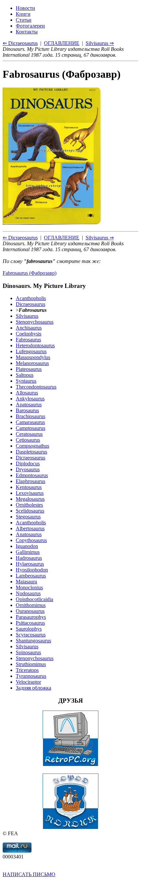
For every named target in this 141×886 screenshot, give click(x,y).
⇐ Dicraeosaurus (20, 237)
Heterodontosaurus (35, 345)
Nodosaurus (28, 593)
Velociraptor (28, 682)
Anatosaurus (29, 534)
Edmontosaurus (32, 475)
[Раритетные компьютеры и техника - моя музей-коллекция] (70, 764)
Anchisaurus (29, 328)
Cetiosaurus (28, 440)
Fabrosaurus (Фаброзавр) (29, 273)
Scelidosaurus (30, 510)
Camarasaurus (30, 422)
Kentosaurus (29, 487)
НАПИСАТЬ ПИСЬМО (29, 874)
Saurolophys (29, 629)
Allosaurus (27, 392)
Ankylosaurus (30, 398)
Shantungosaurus (33, 640)
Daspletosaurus (31, 451)
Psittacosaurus (30, 623)
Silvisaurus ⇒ (100, 237)
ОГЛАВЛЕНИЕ (61, 237)
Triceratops (27, 670)
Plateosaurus (29, 369)
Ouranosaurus (30, 611)
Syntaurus (26, 381)
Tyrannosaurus (31, 676)
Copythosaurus (31, 540)
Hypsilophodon (32, 570)
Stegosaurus (28, 516)
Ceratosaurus (29, 434)
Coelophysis (28, 333)
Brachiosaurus (30, 416)
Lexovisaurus (30, 493)
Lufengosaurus (31, 351)
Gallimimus (28, 552)
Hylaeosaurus (30, 564)
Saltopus (24, 375)
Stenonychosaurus (34, 322)
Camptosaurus (30, 428)
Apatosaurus (29, 404)
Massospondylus (33, 357)
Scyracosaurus (31, 634)
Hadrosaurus (29, 558)
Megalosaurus (30, 499)
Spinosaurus (28, 652)
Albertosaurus (30, 528)
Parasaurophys (31, 617)
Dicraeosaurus (30, 304)
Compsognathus (32, 446)
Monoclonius (29, 587)
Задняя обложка (33, 688)
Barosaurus (27, 410)
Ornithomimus (31, 605)
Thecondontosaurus (36, 387)
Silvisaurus (27, 316)
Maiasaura (26, 581)
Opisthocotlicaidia (34, 599)
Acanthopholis (31, 298)
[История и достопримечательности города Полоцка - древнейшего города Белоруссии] (70, 827)
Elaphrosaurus (30, 481)
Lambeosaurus (31, 575)
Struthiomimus (31, 664)
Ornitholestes (29, 505)
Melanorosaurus (32, 363)
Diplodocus (28, 463)
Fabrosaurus (28, 339)
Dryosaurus (28, 469)
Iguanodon (27, 546)
